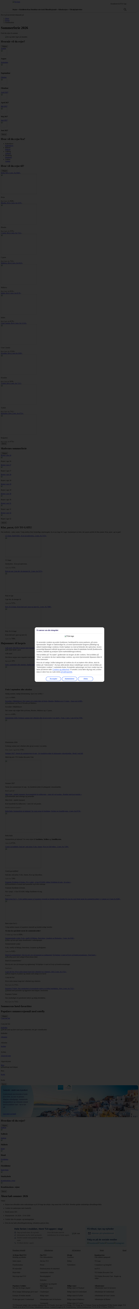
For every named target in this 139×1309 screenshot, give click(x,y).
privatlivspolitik (66, 672)
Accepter (53, 679)
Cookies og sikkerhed (61, 669)
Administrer (69, 679)
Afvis (86, 679)
